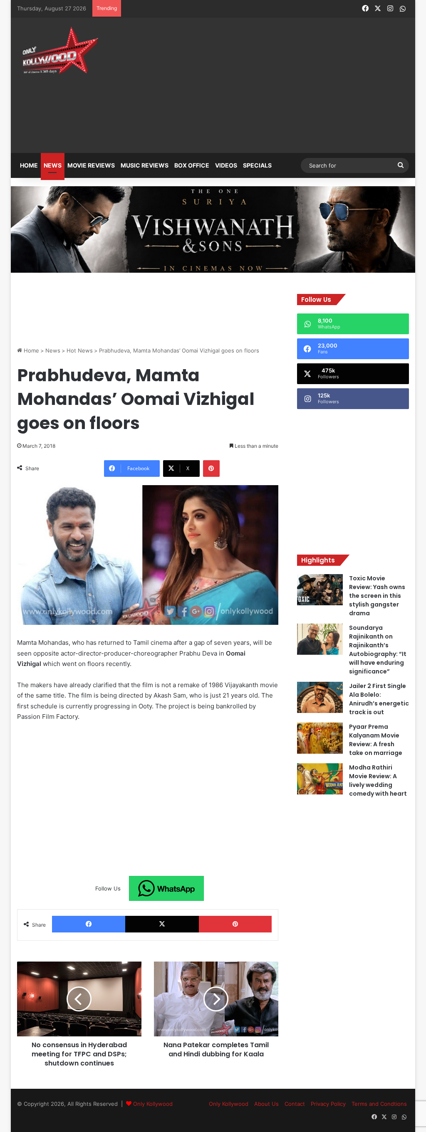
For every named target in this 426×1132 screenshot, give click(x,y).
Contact (295, 1103)
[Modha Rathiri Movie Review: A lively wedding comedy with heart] (320, 778)
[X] (162, 924)
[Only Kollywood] (58, 50)
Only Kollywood (153, 1103)
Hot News (80, 350)
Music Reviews (144, 165)
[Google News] (166, 888)
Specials (257, 165)
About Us (266, 1103)
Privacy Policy (328, 1103)
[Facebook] (89, 924)
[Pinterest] (211, 468)
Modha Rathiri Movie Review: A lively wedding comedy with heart (378, 780)
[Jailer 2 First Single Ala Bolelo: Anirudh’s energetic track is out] (320, 697)
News (53, 165)
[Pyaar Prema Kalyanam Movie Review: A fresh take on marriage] (320, 738)
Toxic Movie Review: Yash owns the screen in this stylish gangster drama (377, 595)
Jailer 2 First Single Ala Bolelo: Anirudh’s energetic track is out (379, 699)
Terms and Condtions (379, 1103)
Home (29, 165)
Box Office (191, 165)
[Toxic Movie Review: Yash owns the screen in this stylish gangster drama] (320, 589)
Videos (226, 165)
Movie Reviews (91, 165)
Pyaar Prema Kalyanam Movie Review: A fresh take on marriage (375, 740)
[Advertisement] (289, 80)
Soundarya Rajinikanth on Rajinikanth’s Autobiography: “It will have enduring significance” (377, 650)
